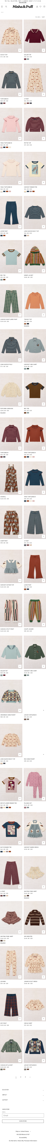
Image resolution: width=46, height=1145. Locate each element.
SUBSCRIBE (23, 580)
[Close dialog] (43, 560)
